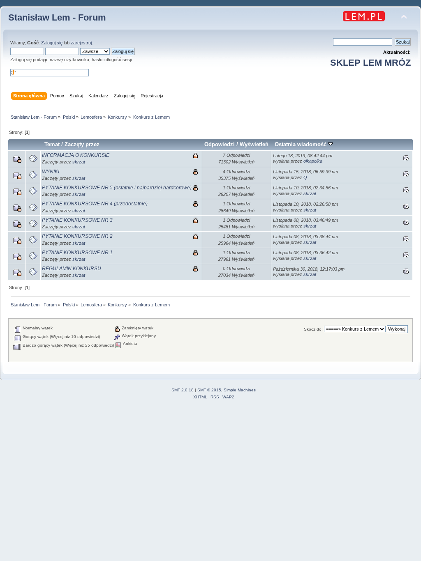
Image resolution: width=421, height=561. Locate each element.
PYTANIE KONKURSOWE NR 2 (77, 236)
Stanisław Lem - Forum (57, 17)
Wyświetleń (254, 144)
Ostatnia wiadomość (301, 144)
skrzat (78, 161)
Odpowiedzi (219, 144)
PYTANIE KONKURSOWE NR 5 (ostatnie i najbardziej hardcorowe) (117, 188)
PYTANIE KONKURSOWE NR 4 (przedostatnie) (95, 204)
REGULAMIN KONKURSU (71, 268)
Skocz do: (313, 329)
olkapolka (312, 161)
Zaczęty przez (82, 144)
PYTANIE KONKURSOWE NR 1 (77, 252)
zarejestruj (81, 42)
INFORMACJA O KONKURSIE (75, 155)
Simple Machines (240, 390)
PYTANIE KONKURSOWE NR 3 (77, 220)
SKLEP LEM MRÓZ (370, 62)
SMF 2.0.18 (182, 390)
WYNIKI (50, 172)
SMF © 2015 (209, 390)
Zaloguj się (51, 42)
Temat (52, 144)
